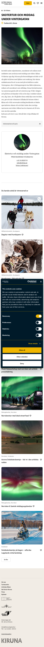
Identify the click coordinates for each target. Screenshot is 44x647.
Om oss (3, 582)
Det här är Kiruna (6, 589)
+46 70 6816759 (22, 160)
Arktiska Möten (6, 587)
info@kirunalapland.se (8, 627)
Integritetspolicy (6, 634)
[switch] (39, 322)
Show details (33, 343)
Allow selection (22, 357)
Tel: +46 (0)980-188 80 (8, 629)
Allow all (22, 350)
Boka (27, 3)
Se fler (6, 559)
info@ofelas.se (22, 163)
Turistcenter (5, 584)
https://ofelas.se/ (22, 165)
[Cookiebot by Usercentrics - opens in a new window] (27, 281)
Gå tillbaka (7, 10)
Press (3, 592)
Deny (22, 363)
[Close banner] (41, 281)
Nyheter (3, 594)
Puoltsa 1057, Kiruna (10, 23)
